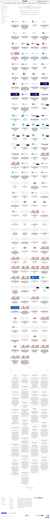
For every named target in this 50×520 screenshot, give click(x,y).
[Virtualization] (34, 286)
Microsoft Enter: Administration (24, 233)
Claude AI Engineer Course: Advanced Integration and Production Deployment (15, 37)
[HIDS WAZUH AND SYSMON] (44, 124)
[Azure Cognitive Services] (34, 277)
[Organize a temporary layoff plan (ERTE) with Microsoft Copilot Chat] (25, 64)
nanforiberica (34, 106)
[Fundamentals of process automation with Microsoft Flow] (15, 346)
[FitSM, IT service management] (44, 104)
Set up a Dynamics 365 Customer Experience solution (15, 108)
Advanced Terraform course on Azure (15, 262)
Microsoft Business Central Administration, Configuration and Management (15, 361)
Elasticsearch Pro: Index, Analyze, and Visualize (44, 78)
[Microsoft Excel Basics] (34, 201)
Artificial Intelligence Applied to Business (25, 167)
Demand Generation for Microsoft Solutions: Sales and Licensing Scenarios (35, 187)
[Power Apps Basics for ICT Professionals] (34, 307)
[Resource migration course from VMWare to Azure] (25, 297)
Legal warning (11, 501)
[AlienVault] (15, 144)
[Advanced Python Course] (44, 183)
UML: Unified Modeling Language (34, 148)
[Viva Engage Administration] (15, 163)
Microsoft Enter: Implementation (15, 233)
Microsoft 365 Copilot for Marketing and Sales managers (44, 148)
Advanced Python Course (44, 186)
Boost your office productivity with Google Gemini (34, 87)
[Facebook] (42, 1)
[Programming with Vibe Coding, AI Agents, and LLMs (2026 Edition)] (15, 21)
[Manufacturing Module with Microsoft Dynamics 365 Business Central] (15, 43)
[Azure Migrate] (44, 64)
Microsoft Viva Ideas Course (25, 271)
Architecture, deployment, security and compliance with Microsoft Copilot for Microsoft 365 (25, 177)
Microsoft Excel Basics (34, 205)
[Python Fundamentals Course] (15, 192)
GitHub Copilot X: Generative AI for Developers (34, 167)
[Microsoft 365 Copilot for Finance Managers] (15, 154)
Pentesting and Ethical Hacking (34, 139)
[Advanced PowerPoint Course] (25, 192)
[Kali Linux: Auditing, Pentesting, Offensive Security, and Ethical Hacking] (44, 53)
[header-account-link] (47, 1)
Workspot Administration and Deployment (34, 68)
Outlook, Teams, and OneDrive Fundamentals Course (15, 78)
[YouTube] (44, 1)
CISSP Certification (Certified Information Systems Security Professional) (34, 129)
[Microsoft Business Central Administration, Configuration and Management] (15, 357)
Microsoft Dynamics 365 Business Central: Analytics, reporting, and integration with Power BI (44, 351)
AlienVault (15, 147)
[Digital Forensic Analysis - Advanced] (25, 144)
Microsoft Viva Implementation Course (15, 302)
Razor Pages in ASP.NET (34, 242)
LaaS (1, 12)
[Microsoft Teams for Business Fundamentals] (34, 336)
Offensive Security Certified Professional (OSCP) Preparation (15, 129)
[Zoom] (44, 286)
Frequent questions (3, 498)
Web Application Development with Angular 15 (44, 48)
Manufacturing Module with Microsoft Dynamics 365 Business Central (15, 48)
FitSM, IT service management (44, 108)
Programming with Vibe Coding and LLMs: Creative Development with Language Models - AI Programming (25, 88)
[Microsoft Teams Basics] (25, 247)
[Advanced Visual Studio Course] (34, 220)
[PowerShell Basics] (44, 318)
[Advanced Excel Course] (25, 201)
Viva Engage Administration (15, 167)
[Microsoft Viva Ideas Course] (25, 267)
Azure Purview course (34, 301)
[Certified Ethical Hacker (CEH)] (25, 124)
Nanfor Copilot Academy (4, 13)
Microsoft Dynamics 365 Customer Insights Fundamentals (15, 272)
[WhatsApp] (39, 1)
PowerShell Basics (44, 321)
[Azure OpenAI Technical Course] (34, 211)
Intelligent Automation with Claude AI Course (25, 37)
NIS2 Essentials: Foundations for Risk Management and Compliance (34, 99)
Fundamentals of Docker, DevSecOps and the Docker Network (15, 341)
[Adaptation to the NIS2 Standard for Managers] (15, 94)
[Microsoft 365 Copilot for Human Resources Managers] (25, 154)
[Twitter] (45, 1)
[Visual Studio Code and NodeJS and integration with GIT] (15, 201)
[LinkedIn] (38, 1)
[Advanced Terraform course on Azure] (15, 258)
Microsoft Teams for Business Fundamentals (34, 340)
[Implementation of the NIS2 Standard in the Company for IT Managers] (44, 83)
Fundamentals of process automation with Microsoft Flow (15, 351)
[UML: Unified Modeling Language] (34, 144)
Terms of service (11, 505)
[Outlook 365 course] (15, 318)
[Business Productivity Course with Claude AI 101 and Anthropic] (34, 33)
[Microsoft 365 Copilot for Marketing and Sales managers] (44, 144)
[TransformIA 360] (34, 21)
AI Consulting (2, 20)
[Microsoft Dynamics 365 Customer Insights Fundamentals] (15, 267)
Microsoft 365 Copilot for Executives (44, 176)
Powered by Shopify (9, 516)
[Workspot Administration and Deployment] (34, 64)
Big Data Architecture (35, 330)
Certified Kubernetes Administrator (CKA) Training (15, 311)
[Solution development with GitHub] (44, 277)
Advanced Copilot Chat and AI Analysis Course (25, 47)
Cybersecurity (25, 138)
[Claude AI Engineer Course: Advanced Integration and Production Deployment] (15, 33)
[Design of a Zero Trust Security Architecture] (15, 238)
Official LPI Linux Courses (4, 11)
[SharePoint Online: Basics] (25, 336)
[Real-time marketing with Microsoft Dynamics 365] (15, 277)
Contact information (3, 504)
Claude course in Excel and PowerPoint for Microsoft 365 (44, 26)
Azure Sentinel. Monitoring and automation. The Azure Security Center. (44, 302)
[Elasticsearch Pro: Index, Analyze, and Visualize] (44, 73)
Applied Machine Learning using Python (15, 331)
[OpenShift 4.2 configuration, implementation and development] (44, 247)
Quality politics (11, 498)
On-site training (3, 501)
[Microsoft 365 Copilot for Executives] (44, 172)
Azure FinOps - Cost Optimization (44, 243)
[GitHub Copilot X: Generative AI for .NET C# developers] (34, 115)
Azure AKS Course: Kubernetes (44, 340)
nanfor (15, 76)
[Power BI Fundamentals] (34, 247)
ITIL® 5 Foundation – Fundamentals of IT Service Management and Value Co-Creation (15, 58)
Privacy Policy (11, 502)
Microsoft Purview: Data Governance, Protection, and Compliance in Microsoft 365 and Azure (34, 58)
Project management (44, 330)
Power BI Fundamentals (34, 251)
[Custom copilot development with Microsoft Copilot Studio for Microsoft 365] (15, 172)
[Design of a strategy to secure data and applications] (25, 238)
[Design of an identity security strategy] (15, 115)
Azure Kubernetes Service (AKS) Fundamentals (25, 98)
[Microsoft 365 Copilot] (34, 192)
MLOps (25, 224)
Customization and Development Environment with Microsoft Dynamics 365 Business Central (25, 312)
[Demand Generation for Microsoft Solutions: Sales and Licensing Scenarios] (34, 183)
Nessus (44, 138)
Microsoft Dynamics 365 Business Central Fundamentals (34, 351)
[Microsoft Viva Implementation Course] (15, 298)
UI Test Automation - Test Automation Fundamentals (44, 197)
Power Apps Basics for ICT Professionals (35, 311)
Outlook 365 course (15, 321)
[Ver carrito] (48, 1)
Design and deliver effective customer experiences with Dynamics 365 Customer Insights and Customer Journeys (25, 109)
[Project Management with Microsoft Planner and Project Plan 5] (34, 73)
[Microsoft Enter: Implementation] (15, 229)
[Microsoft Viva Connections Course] (34, 267)
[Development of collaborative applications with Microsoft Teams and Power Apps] (15, 247)
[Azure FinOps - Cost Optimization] (44, 238)
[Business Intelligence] (25, 327)
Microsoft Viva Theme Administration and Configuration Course (44, 272)
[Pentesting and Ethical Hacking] (34, 135)
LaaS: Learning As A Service (4, 16)
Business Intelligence (25, 330)
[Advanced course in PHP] (44, 115)
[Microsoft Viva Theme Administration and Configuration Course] (44, 267)
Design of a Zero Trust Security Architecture (15, 243)
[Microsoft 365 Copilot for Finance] (34, 172)
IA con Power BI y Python (15, 224)
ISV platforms (2, 22)
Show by (48, 369)
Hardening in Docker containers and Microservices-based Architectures (15, 292)
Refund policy (11, 504)
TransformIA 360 (34, 25)
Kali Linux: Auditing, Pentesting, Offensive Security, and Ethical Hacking (44, 58)
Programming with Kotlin (15, 215)
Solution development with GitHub (44, 281)
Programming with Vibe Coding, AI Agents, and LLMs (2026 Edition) (15, 26)
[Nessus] (44, 135)
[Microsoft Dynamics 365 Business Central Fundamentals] (34, 346)
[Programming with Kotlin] (15, 211)
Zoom (44, 290)
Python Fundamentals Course (15, 197)
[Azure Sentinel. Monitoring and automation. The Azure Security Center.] (44, 297)
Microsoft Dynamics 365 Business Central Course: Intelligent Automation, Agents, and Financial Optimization (25, 27)
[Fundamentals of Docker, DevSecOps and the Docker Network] (15, 336)
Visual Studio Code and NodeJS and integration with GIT (15, 206)
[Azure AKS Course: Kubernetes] (44, 336)
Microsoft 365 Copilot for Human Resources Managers (25, 158)
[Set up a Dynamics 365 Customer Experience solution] (15, 104)
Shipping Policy (11, 507)
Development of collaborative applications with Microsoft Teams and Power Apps (15, 252)
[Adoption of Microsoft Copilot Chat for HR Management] (15, 64)
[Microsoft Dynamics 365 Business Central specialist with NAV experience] (25, 346)
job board (2, 502)
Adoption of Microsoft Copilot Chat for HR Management (15, 68)
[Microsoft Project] (44, 201)
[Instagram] (41, 1)
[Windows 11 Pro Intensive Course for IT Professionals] (15, 83)
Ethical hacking (15, 138)
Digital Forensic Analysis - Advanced (25, 148)
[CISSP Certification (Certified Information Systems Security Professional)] (34, 124)
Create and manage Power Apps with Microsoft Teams (44, 215)
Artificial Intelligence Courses (4, 6)
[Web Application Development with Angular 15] (44, 43)
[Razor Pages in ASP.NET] (34, 238)
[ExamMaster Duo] (25, 183)
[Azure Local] (25, 115)
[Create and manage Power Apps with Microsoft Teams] (44, 211)
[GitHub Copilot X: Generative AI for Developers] (34, 163)
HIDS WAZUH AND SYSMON (44, 128)
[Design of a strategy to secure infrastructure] (34, 229)
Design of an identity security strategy (15, 119)
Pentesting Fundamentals (34, 107)
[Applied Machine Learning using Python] (15, 327)
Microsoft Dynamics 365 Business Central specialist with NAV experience (25, 351)
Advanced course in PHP (44, 119)
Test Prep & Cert (44, 224)
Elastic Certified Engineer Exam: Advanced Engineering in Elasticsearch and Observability (44, 37)
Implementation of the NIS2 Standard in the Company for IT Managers (44, 88)
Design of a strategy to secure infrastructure (34, 233)
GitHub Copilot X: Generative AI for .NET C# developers (34, 119)
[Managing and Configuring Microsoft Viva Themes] (25, 277)
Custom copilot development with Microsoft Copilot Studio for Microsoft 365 (15, 177)
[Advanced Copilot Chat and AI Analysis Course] (25, 43)
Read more (15, 405)
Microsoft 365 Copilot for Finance (34, 176)
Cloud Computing (34, 321)
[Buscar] (1, 1)
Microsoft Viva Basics (44, 262)
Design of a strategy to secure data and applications (25, 243)
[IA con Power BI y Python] (15, 220)
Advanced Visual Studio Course (34, 224)
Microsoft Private (24, 215)
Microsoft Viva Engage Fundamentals (44, 158)
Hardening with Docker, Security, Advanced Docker (25, 291)
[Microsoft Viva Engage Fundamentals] (44, 154)
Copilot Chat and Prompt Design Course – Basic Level (34, 47)
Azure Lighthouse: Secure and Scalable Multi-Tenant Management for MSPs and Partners (25, 58)
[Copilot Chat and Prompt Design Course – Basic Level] (34, 43)
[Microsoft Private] (25, 211)
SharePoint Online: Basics (25, 339)
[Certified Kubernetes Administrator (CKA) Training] (15, 307)
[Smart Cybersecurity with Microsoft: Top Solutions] (44, 307)
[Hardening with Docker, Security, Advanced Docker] (25, 287)
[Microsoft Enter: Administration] (25, 229)
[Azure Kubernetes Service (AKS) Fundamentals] (25, 94)
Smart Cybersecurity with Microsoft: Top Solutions (44, 311)
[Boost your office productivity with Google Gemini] (34, 83)
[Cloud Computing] (34, 318)
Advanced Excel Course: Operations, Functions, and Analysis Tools (25, 78)
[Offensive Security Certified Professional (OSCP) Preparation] (15, 124)
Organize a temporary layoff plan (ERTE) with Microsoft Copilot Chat (25, 68)
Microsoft (44, 146)
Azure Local (25, 119)
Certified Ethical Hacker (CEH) (24, 128)
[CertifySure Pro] (15, 183)
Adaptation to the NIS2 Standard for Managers (15, 98)
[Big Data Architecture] (34, 327)
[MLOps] (25, 220)
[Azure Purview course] (34, 297)
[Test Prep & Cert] (44, 220)
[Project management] (44, 327)
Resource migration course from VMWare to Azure (25, 302)
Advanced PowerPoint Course (25, 197)
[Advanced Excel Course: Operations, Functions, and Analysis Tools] (25, 73)
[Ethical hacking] (15, 135)
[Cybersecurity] (25, 135)
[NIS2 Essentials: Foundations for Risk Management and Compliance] (34, 94)
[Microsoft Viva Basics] (44, 258)
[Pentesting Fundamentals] (34, 104)
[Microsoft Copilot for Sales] (44, 163)
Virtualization (35, 290)
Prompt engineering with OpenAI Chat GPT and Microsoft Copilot (44, 99)
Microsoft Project (44, 205)
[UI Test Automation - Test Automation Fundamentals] (44, 192)
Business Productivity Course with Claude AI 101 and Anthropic (35, 37)
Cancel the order (11, 508)
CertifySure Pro (15, 186)
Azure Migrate (44, 67)
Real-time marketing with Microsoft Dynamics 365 (15, 281)
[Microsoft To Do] (34, 258)
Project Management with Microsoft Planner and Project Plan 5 (35, 78)
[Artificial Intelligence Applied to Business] (25, 163)
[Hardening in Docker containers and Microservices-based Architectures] (15, 287)
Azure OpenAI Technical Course (34, 215)
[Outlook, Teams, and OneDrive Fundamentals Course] (15, 73)
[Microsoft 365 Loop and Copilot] (34, 154)
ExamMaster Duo (24, 186)
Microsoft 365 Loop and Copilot (34, 158)
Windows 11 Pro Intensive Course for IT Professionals (15, 88)
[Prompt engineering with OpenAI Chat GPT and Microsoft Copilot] (44, 94)
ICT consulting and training (4, 21)
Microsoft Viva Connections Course (35, 271)
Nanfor (15, 35)
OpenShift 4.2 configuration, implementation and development (44, 252)
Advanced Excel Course (24, 205)
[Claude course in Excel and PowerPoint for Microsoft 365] (44, 21)
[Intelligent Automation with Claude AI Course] (25, 33)
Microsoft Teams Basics (24, 251)
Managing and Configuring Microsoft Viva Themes (25, 282)
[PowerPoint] (25, 258)
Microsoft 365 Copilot (34, 196)
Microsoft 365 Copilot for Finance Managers (15, 158)
